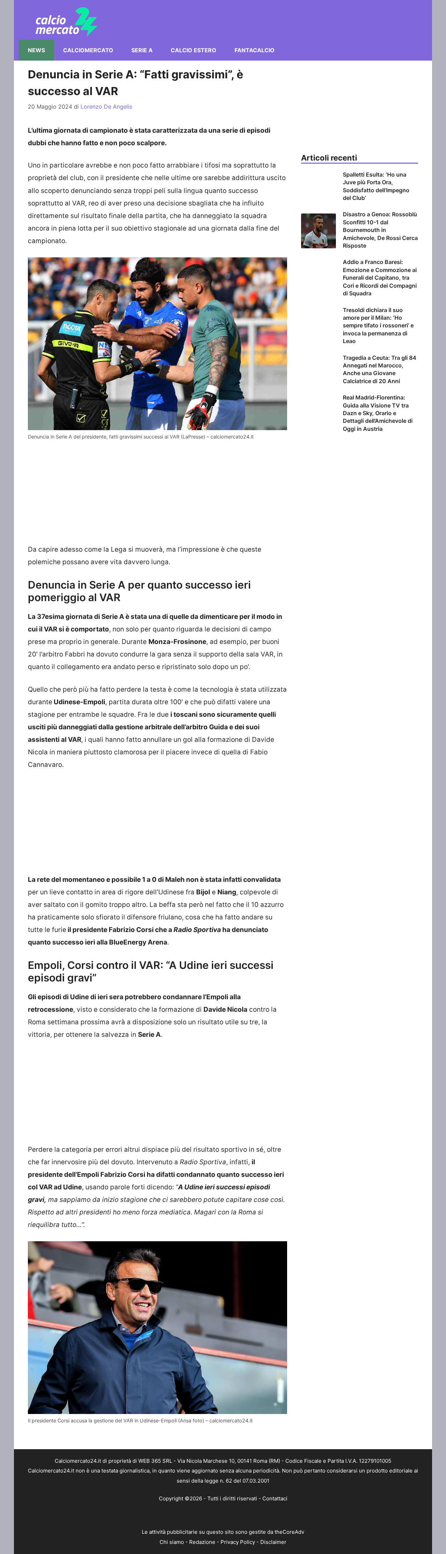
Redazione (202, 1542)
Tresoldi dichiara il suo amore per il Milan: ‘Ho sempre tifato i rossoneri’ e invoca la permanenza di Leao (378, 325)
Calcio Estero (193, 50)
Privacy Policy (238, 1542)
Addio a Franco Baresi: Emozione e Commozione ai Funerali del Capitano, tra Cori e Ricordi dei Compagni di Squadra (380, 277)
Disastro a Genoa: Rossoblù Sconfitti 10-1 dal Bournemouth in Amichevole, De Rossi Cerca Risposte (380, 230)
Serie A (142, 50)
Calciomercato (88, 50)
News (36, 50)
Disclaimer (273, 1542)
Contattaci (274, 1498)
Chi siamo (172, 1542)
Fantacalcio (254, 50)
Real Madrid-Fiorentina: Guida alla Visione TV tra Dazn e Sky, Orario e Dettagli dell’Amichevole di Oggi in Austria (378, 413)
